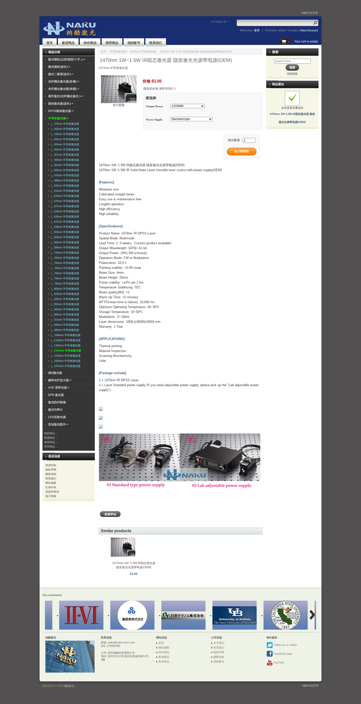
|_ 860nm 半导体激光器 (64, 309)
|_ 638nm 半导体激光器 (64, 226)
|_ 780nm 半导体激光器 (64, 268)
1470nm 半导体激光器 (143, 51)
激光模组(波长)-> (59, 66)
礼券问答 (50, 487)
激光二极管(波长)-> (60, 74)
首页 (49, 43)
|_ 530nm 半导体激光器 (64, 211)
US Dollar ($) (218, 21)
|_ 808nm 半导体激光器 (64, 288)
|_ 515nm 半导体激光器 (64, 190)
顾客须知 (50, 474)
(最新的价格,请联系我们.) (159, 88)
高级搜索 (292, 73)
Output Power (154, 106)
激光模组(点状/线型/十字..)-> (66, 59)
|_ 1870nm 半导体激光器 (65, 366)
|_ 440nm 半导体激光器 (64, 134)
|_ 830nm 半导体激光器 (64, 299)
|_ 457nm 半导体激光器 (64, 154)
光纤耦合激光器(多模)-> (63, 81)
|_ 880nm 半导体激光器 (64, 314)
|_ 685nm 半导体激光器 (64, 247)
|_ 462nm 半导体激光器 (64, 164)
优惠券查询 (52, 491)
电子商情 (50, 496)
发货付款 (50, 465)
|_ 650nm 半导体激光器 (64, 231)
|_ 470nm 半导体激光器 (64, 175)
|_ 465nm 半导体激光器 (64, 170)
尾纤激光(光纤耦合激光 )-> (65, 96)
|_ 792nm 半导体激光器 (64, 283)
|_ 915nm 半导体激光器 (64, 319)
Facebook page (282, 653)
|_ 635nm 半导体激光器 (64, 216)
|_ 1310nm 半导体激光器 (65, 340)
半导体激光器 (118, 51)
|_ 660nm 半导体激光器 (64, 242)
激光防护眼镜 (57, 402)
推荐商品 (112, 43)
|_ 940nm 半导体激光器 (64, 324)
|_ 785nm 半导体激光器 (64, 273)
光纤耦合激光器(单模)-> (63, 89)
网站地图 (50, 482)
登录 (257, 30)
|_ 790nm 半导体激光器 (64, 278)
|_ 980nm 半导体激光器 (64, 329)
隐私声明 (50, 469)
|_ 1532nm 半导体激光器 (65, 355)
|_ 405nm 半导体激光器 (64, 128)
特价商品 (90, 43)
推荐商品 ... (51, 442)
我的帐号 (133, 43)
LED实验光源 (57, 417)
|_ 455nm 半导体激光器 (64, 149)
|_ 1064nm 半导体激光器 (65, 335)
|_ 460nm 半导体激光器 (64, 159)
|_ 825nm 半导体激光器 (64, 293)
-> (58, 118)
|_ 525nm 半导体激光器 (64, 201)
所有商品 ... (51, 446)
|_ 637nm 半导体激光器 (64, 221)
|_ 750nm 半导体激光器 (64, 257)
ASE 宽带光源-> (58, 387)
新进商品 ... (51, 437)
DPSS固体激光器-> (61, 111)
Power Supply (154, 119)
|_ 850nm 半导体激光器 (64, 304)
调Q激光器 (55, 373)
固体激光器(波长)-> (60, 103)
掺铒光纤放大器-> (59, 380)
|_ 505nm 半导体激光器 (64, 185)
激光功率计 (55, 409)
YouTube (278, 662)
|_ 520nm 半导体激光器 (64, 195)
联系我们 (155, 43)
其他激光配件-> (58, 424)
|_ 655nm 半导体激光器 (64, 237)
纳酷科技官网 (310, 12)
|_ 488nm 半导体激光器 (64, 180)
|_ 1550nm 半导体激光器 (65, 360)
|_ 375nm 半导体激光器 (64, 123)
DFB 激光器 (56, 395)
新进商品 (68, 43)
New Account (309, 30)
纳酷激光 (68, 685)
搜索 (275, 52)
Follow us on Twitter (285, 644)
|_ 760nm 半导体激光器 (64, 262)
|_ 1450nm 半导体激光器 (65, 345)
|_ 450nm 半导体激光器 (64, 144)
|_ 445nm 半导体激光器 (64, 139)
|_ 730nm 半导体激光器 (64, 252)
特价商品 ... (51, 433)
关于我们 (218, 642)
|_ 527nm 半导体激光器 (64, 206)
